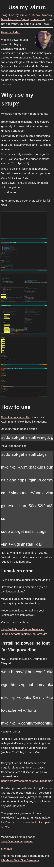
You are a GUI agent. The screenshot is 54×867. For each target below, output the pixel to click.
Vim (3, 39)
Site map (6, 848)
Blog (4, 15)
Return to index (10, 32)
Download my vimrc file (15, 417)
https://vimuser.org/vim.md (17, 841)
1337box (34, 15)
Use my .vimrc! (18, 15)
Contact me (38, 19)
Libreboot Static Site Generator (20, 860)
